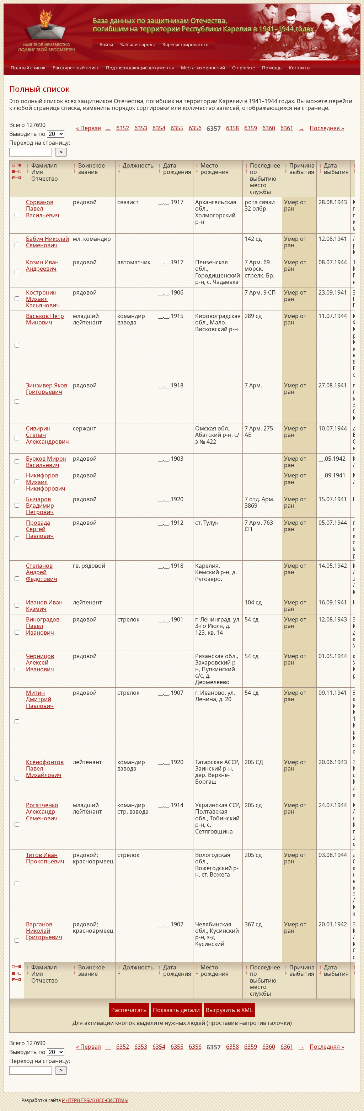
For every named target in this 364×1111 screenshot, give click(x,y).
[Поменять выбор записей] (16, 178)
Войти (106, 44)
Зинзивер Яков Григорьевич (46, 388)
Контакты (299, 67)
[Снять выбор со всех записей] (16, 171)
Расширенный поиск (76, 67)
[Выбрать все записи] (16, 165)
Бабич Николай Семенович (47, 242)
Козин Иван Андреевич (42, 265)
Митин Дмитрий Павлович (40, 699)
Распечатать (129, 1010)
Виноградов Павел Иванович (42, 625)
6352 (122, 128)
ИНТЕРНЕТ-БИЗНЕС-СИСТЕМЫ (95, 1100)
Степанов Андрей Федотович (41, 572)
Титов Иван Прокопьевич (45, 858)
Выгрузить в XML (229, 1010)
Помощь (272, 67)
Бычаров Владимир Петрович (40, 505)
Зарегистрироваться (185, 44)
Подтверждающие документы (140, 67)
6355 (177, 128)
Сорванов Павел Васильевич (42, 208)
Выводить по (28, 134)
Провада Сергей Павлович (40, 529)
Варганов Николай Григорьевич (44, 930)
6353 (140, 128)
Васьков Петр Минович (45, 319)
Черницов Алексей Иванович (40, 662)
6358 (232, 128)
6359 (250, 128)
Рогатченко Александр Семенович (42, 811)
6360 (268, 128)
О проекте (243, 67)
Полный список (28, 67)
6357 (214, 128)
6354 (158, 128)
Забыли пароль (137, 44)
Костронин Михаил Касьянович (43, 299)
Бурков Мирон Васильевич (46, 462)
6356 (195, 128)
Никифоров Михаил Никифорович (45, 481)
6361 (286, 128)
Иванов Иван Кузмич (44, 605)
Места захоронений (203, 67)
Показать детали (176, 1010)
